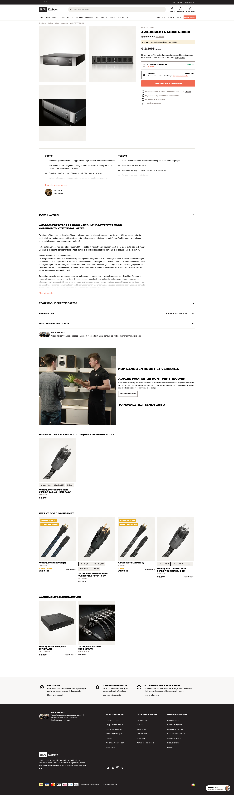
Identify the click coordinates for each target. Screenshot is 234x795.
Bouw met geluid (189, 2)
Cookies (170, 747)
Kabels (50, 23)
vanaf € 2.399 (172, 42)
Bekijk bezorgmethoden (180, 76)
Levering (109, 738)
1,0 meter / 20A (99, 564)
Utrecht (188, 92)
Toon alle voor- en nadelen (56, 185)
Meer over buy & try (152, 695)
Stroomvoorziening (61, 23)
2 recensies (160, 37)
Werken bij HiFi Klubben (145, 743)
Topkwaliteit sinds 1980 (141, 393)
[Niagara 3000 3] (62, 113)
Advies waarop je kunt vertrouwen (151, 383)
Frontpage (42, 23)
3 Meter (69, 485)
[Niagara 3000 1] (62, 54)
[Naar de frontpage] (48, 9)
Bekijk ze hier (180, 58)
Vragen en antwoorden (114, 725)
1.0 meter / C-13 (85, 564)
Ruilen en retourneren (114, 729)
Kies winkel (150, 66)
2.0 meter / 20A (59, 485)
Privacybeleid (111, 747)
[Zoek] (71, 9)
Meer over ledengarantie (112, 695)
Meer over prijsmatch (55, 695)
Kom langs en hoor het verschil (148, 373)
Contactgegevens (112, 720)
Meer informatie (73, 2)
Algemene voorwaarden (115, 743)
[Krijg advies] (227, 788)
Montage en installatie (175, 729)
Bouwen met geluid (174, 725)
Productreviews (173, 743)
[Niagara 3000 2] (112, 54)
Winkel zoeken (142, 720)
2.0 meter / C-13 (85, 569)
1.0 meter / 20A (45, 485)
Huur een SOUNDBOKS (176, 734)
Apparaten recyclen (174, 738)
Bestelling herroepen (114, 734)
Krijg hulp (137, 336)
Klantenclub (141, 729)
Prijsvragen (141, 738)
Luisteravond (142, 734)
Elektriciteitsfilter (147, 27)
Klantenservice (177, 2)
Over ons (140, 725)
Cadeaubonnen (173, 720)
